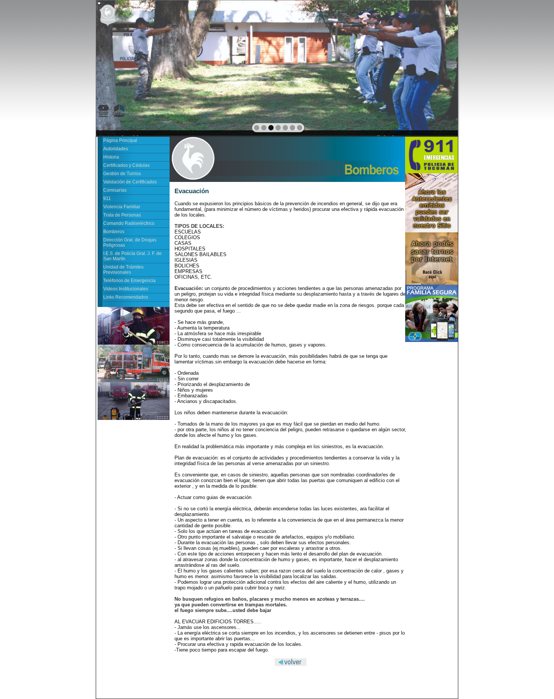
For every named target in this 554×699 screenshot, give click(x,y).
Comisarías (115, 190)
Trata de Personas (122, 215)
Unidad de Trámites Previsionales (123, 269)
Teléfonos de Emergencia (129, 280)
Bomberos (113, 231)
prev (118, 67)
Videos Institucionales (125, 289)
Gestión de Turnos (122, 173)
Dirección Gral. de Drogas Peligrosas (129, 242)
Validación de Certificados (130, 182)
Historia (111, 157)
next (436, 67)
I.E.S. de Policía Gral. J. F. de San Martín (132, 256)
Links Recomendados (125, 297)
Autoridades (115, 148)
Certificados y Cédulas (126, 165)
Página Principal (120, 140)
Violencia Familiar (121, 206)
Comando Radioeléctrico (129, 223)
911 (107, 198)
